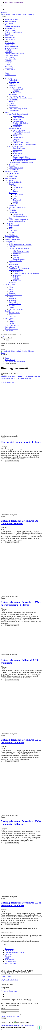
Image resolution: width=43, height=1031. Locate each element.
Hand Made (12, 302)
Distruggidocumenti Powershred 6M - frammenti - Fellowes (20, 522)
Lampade (16, 279)
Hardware (16, 139)
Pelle (10, 320)
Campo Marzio (9, 44)
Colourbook (8, 61)
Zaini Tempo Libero (11, 236)
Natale (7, 112)
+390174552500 (6, 976)
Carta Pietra (12, 316)
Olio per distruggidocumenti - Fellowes (21, 442)
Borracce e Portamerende (17, 221)
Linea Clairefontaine (11, 55)
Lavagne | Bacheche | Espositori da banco (26, 273)
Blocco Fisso (17, 92)
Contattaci (8, 956)
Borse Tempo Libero (11, 329)
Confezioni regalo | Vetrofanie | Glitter (21, 162)
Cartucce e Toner (10, 284)
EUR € (7, 9)
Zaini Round (17, 200)
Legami (7, 64)
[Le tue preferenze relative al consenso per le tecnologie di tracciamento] (39, 1027)
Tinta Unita (8, 62)
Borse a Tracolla (10, 327)
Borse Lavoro (9, 318)
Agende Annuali (18, 89)
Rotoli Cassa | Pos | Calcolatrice (19, 268)
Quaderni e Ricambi (15, 182)
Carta (10, 262)
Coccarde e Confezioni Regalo (14, 53)
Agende (15, 135)
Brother (11, 291)
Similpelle (12, 322)
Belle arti (11, 103)
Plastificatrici (17, 254)
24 (4, 382)
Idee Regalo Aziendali (16, 146)
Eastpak (15, 202)
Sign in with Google (22, 1022)
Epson (11, 289)
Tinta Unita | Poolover (16, 168)
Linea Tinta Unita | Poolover (18, 109)
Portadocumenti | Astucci (20, 160)
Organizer (16, 91)
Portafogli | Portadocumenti (21, 132)
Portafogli (8, 50)
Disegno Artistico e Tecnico (17, 207)
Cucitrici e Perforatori (15, 261)
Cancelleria (12, 211)
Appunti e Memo (14, 313)
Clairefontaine (13, 107)
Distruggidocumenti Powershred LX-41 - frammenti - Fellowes (21, 904)
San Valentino (13, 100)
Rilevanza (4, 377)
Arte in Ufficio (17, 153)
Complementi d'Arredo (16, 270)
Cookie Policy (9, 950)
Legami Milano (13, 110)
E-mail (3, 1008)
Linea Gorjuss (9, 57)
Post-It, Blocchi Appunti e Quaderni (20, 245)
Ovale (15, 189)
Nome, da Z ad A (23, 377)
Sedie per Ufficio (10, 178)
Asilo (14, 198)
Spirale (11, 314)
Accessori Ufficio (18, 271)
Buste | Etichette (14, 266)
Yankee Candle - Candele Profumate (20, 98)
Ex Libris (12, 305)
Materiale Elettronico (11, 48)
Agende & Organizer (15, 87)
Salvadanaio (12, 94)
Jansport (15, 203)
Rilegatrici (16, 255)
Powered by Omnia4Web (9, 991)
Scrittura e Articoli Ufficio (21, 143)
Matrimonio (12, 300)
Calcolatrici (16, 250)
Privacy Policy (9, 949)
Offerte (7, 958)
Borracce (11, 101)
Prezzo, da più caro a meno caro (20, 378)
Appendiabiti (17, 280)
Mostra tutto (10, 382)
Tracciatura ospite (10, 961)
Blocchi (7, 311)
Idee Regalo (8, 78)
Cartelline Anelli (18, 214)
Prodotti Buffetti (10, 241)
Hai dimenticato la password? (10, 1016)
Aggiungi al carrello (12, 460)
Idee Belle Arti (13, 164)
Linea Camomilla (10, 59)
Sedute (11, 243)
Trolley (15, 196)
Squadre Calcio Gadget (20, 123)
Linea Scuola (9, 180)
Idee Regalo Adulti (15, 128)
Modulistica (12, 282)
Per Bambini (13, 80)
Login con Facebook (7, 1022)
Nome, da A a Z (13, 377)
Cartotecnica (13, 212)
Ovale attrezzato (18, 187)
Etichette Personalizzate (12, 239)
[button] (6, 41)
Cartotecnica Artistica (19, 137)
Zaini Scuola (13, 193)
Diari (10, 218)
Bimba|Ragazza (18, 121)
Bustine (15, 191)
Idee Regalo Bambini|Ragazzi (18, 114)
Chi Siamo (8, 954)
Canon (11, 288)
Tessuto (11, 323)
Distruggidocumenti (19, 259)
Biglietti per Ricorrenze (16, 309)
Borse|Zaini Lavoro (19, 130)
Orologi (15, 277)
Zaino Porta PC (14, 325)
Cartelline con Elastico (20, 216)
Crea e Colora (17, 125)
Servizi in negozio (10, 963)
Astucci (11, 184)
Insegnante (12, 298)
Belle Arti (12, 209)
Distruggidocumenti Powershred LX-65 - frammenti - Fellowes (21, 741)
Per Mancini (12, 205)
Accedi (4, 1018)
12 (2, 382)
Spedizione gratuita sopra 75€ (14, 2)
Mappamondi (17, 275)
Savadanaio (16, 141)
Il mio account (9, 959)
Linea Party (8, 52)
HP (10, 286)
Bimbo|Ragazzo (18, 119)
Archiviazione (13, 264)
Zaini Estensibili (18, 194)
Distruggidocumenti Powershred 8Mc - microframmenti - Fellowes (21, 603)
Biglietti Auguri (14, 82)
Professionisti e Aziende (16, 96)
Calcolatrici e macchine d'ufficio (19, 248)
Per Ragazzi (12, 85)
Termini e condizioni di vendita (14, 952)
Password (4, 1012)
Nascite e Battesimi (15, 304)
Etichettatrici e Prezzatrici (21, 252)
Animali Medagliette (11, 46)
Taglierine (16, 257)
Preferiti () (4, 12)
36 (6, 382)
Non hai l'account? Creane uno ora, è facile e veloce (17, 1026)
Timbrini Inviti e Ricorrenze (13, 295)
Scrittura (11, 83)
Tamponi (11, 307)
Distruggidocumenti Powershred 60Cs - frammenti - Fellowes (21, 822)
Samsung (12, 293)
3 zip (14, 185)
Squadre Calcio (9, 43)
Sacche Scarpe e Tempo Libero (18, 220)
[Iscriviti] (20, 932)
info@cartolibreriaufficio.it (9, 980)
